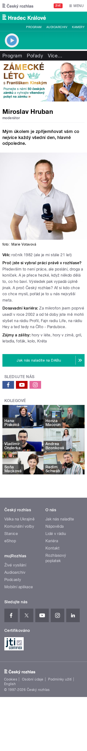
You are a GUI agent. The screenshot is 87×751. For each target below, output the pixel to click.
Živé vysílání (15, 565)
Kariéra (51, 541)
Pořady (35, 56)
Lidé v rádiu (55, 533)
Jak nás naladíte (59, 519)
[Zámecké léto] (43, 81)
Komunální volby (19, 526)
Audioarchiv (56, 27)
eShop (10, 541)
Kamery (78, 27)
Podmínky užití (60, 679)
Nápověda (54, 526)
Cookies (10, 679)
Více (55, 56)
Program (33, 27)
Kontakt (52, 548)
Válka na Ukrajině (19, 519)
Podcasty (12, 579)
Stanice (11, 533)
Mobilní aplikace (18, 587)
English (10, 684)
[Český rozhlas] (17, 6)
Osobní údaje (33, 679)
